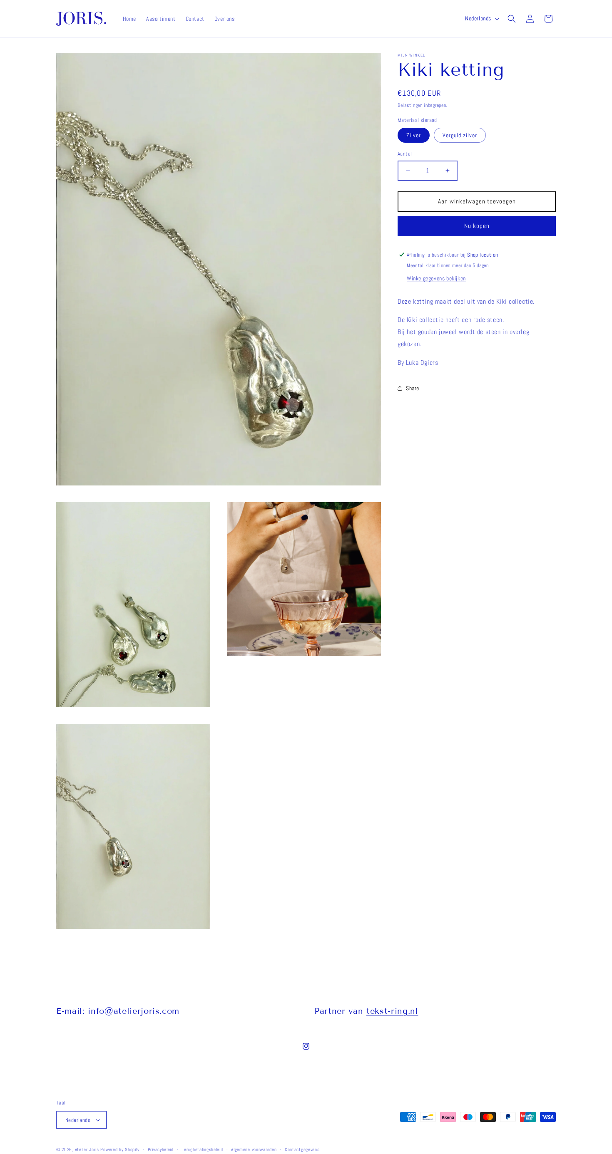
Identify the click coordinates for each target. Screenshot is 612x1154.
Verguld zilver (460, 135)
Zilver (413, 135)
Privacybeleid (161, 1149)
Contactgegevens (302, 1149)
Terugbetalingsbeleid (202, 1149)
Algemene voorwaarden (253, 1149)
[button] (512, 19)
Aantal (405, 153)
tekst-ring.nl (392, 1011)
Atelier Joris (87, 1149)
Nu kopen (477, 226)
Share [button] (412, 387)
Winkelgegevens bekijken (436, 278)
